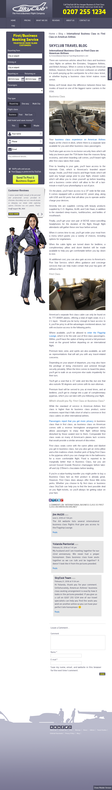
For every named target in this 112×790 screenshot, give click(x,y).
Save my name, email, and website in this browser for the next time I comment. (76, 669)
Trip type (12, 98)
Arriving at (12, 62)
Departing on (13, 73)
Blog (60, 33)
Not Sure (28, 115)
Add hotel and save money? (20, 120)
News (85, 730)
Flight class (13, 109)
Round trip (13, 104)
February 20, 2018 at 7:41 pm (65, 547)
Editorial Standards (56, 733)
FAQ (70, 730)
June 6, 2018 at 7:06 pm (62, 518)
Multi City (36, 104)
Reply (55, 532)
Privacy (18, 172)
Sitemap (77, 730)
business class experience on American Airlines (80, 139)
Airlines (92, 730)
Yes (13, 126)
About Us (53, 730)
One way (25, 104)
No (25, 126)
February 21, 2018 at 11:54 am (67, 581)
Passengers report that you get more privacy (71, 421)
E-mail (53, 659)
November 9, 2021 (82, 56)
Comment (55, 633)
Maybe (36, 126)
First (20, 115)
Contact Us (62, 730)
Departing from (14, 50)
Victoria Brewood (56, 56)
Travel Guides (101, 730)
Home (52, 33)
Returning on (30, 73)
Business (12, 115)
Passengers (12, 85)
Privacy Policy (69, 733)
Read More (14, 214)
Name (53, 652)
